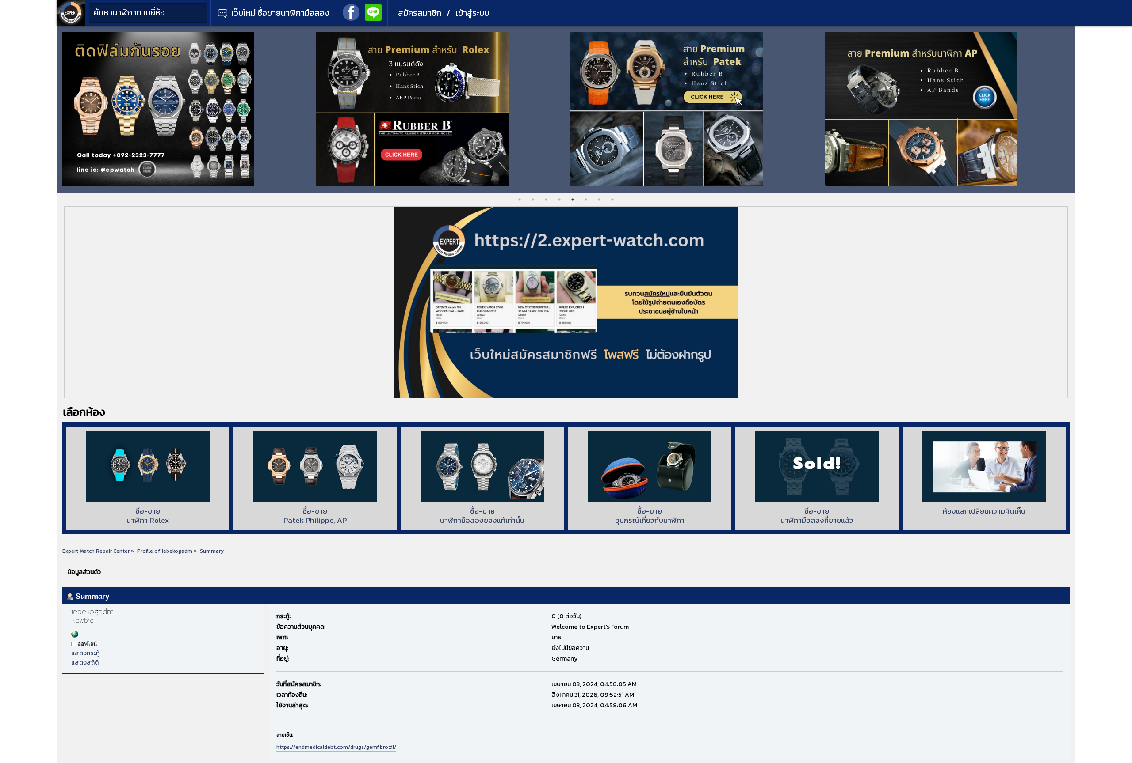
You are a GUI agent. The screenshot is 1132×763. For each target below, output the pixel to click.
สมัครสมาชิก (419, 13)
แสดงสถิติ (85, 662)
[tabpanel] (184, 109)
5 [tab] (572, 199)
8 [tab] (612, 199)
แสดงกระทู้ (85, 653)
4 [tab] (559, 199)
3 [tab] (546, 199)
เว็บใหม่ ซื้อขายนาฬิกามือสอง (279, 13)
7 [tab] (599, 199)
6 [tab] (585, 199)
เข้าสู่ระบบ (472, 13)
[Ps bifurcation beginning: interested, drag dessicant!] (74, 635)
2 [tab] (532, 199)
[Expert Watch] (71, 23)
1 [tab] (519, 199)
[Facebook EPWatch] (351, 11)
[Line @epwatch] (373, 11)
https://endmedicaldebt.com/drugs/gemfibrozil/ (336, 747)
